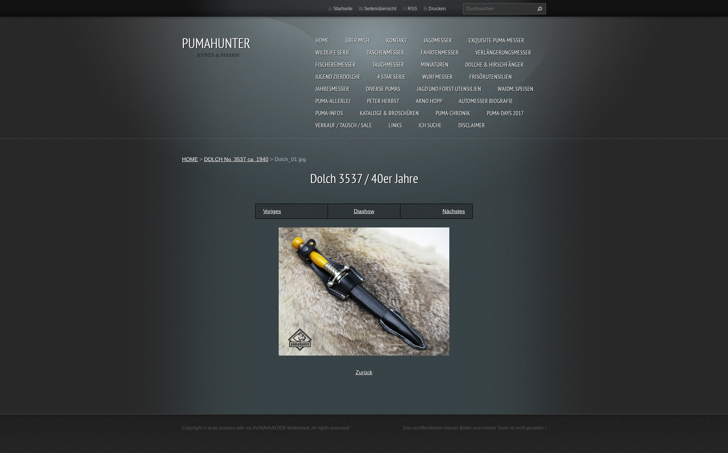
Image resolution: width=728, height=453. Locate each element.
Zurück (364, 372)
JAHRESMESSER (332, 88)
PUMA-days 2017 (505, 113)
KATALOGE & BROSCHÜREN (389, 113)
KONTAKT (396, 40)
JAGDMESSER (438, 40)
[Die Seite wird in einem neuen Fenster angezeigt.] (364, 291)
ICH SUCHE (430, 125)
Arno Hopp (429, 101)
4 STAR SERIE (391, 76)
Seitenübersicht (380, 8)
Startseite (343, 8)
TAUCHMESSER (388, 64)
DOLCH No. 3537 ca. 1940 (236, 159)
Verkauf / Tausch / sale (343, 125)
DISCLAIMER (471, 125)
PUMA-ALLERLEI (332, 101)
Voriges (272, 211)
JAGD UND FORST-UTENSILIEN (449, 88)
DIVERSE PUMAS (383, 88)
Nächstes (453, 211)
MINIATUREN (435, 64)
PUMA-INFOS (329, 113)
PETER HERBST (383, 101)
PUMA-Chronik (453, 113)
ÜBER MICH (357, 40)
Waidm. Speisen (515, 88)
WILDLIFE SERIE (332, 52)
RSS (412, 8)
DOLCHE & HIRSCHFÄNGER (494, 64)
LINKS (395, 125)
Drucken (437, 8)
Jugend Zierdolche (338, 76)
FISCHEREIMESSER (335, 64)
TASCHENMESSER (385, 52)
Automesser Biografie (486, 101)
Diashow (364, 211)
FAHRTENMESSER (440, 52)
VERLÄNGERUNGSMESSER (503, 52)
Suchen (538, 8)
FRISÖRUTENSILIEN (490, 76)
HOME (322, 40)
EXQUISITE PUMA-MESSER (496, 40)
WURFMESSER (437, 76)
